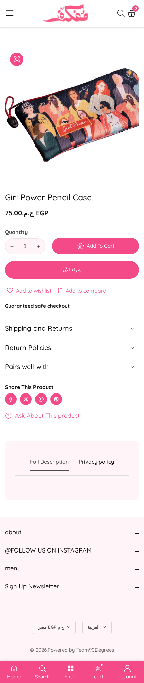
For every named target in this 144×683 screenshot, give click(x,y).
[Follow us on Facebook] (11, 399)
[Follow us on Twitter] (26, 399)
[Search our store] (122, 13)
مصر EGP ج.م (51, 627)
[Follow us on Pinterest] (56, 399)
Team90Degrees (95, 649)
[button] (72, 366)
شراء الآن (72, 270)
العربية (94, 627)
